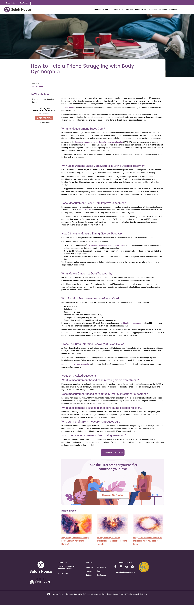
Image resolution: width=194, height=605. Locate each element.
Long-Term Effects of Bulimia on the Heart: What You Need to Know (147, 540)
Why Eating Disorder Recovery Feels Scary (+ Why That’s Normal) (74, 540)
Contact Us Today (112, 495)
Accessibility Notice (140, 594)
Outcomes (90, 575)
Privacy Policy (118, 594)
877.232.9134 (185, 9)
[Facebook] (115, 566)
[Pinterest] (132, 566)
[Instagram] (121, 566)
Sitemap (109, 594)
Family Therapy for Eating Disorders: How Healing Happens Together (112, 540)
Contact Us (101, 575)
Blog (98, 571)
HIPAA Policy (128, 594)
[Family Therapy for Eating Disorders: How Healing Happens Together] (112, 524)
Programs (89, 571)
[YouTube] (126, 566)
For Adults (10, 3)
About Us (89, 567)
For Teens (24, 3)
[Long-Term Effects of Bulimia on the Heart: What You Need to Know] (148, 524)
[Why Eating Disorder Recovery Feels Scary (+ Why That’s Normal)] (76, 524)
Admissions (101, 567)
